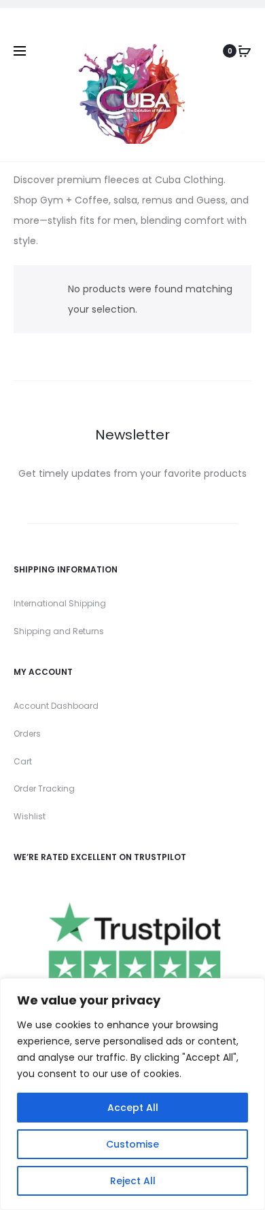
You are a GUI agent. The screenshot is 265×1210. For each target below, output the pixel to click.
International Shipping (60, 603)
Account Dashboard (56, 705)
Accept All (132, 1107)
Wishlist (30, 816)
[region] (132, 1094)
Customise (132, 1144)
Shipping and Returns (59, 631)
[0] (244, 51)
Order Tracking (44, 788)
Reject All (133, 1181)
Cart (23, 761)
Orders (27, 733)
